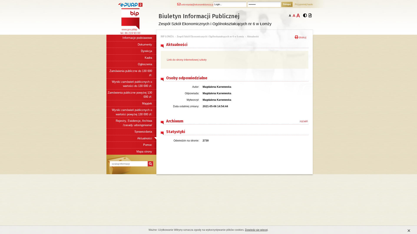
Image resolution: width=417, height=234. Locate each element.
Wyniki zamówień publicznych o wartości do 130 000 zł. (132, 84)
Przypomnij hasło (304, 4)
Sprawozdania (143, 131)
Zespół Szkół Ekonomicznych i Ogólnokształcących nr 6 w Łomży (210, 36)
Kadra (148, 57)
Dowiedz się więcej (256, 229)
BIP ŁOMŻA (167, 36)
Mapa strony (144, 151)
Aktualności (144, 138)
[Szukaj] (150, 163)
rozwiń (304, 121)
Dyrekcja (146, 51)
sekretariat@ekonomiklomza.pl (197, 4)
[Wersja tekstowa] (310, 15)
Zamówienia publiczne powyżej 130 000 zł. (130, 95)
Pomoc (147, 144)
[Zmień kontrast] (305, 15)
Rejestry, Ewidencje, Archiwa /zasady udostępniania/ (134, 123)
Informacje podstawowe (137, 37)
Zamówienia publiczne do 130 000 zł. (130, 73)
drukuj (302, 37)
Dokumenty (145, 44)
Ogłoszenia (145, 64)
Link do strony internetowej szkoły (187, 59)
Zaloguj (287, 4)
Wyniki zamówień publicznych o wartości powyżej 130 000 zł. (132, 112)
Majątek (147, 103)
